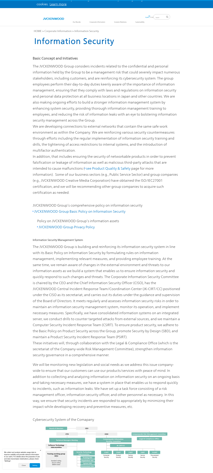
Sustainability (139, 22)
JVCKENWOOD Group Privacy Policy (67, 227)
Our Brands (77, 22)
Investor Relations (120, 22)
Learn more (58, 4)
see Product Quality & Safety (108, 168)
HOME (38, 31)
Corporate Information (97, 22)
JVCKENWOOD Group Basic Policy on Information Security (79, 211)
